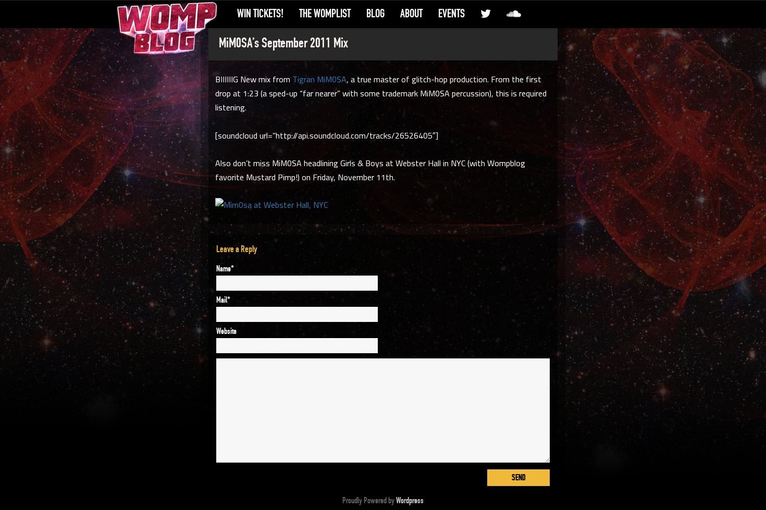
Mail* (223, 300)
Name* (225, 269)
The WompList (325, 13)
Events (451, 13)
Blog (375, 13)
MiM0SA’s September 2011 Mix (283, 43)
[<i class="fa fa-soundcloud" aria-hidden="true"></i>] (514, 14)
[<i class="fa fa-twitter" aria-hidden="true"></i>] (486, 14)
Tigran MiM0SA (319, 79)
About (411, 13)
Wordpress (410, 500)
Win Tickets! (260, 13)
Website (226, 331)
